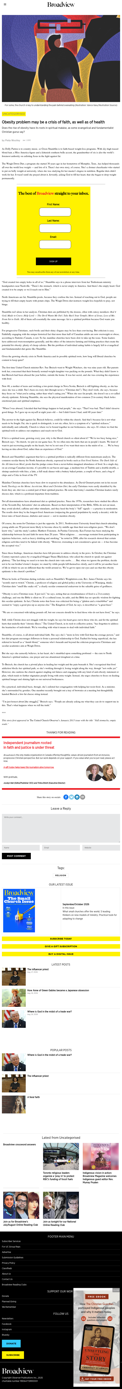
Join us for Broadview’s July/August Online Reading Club (20, 1223)
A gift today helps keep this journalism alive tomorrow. (28, 767)
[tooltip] (65, 797)
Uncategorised (14, 113)
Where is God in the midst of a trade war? (49, 1011)
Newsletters (7, 1318)
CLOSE (116, 1290)
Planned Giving (9, 1301)
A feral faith (33, 1097)
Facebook (6, 1324)
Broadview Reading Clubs (14, 1284)
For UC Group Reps (11, 1246)
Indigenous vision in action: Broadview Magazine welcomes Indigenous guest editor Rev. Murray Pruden (100, 1177)
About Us (6, 1273)
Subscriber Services (11, 1241)
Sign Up (53, 261)
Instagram (7, 1329)
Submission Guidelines (12, 1257)
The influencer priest (38, 969)
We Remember (9, 1307)
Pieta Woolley (12, 140)
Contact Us (7, 1279)
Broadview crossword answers (19, 1144)
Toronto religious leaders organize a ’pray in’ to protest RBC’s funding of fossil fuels (58, 1176)
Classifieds (7, 1268)
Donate (5, 1296)
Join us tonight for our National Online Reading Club (59, 1223)
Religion (60, 875)
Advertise (6, 1252)
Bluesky (5, 1335)
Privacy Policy (8, 1263)
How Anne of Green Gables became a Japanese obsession (58, 990)
